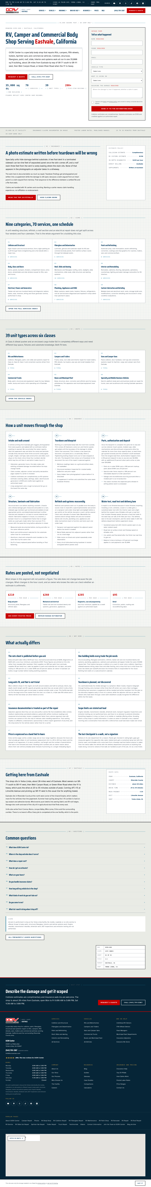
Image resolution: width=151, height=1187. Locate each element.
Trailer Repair (51, 1124)
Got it (140, 1183)
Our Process (56, 1076)
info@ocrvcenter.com (13, 1053)
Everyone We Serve (123, 1042)
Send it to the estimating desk (117, 109)
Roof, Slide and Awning (59, 1034)
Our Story (55, 1073)
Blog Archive (131, 1124)
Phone (98, 48)
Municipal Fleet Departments (127, 1034)
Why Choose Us (57, 1080)
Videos (82, 1124)
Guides (86, 1073)
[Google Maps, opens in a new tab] (120, 3)
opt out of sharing (52, 1183)
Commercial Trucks (90, 1034)
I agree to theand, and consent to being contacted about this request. (118, 102)
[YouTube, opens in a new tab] (114, 3)
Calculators (88, 1088)
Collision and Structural (60, 1023)
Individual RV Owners (124, 1023)
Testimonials (73, 1124)
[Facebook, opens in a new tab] (137, 3)
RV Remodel (115, 1121)
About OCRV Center (12, 1121)
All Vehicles (88, 1042)
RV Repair (125, 1121)
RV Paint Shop (104, 1121)
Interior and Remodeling (60, 1038)
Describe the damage (105, 85)
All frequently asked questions (25, 937)
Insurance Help (122, 1069)
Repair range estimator (50, 616)
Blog (85, 1069)
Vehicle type (97, 67)
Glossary (87, 1076)
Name (97, 39)
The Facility (56, 1084)
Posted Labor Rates (123, 1080)
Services (42, 10)
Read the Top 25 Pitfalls (20, 197)
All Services (56, 1042)
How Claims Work (123, 1076)
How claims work (48, 197)
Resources (87, 10)
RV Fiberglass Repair (76, 1121)
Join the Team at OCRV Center (114, 1124)
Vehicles (52, 10)
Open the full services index (23, 309)
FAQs (103, 10)
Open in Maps (15, 1138)
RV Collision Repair (60, 1121)
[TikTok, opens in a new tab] (131, 3)
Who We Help (75, 10)
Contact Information (94, 1124)
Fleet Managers (122, 1030)
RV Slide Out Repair (22, 1124)
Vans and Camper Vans (92, 1030)
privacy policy (113, 101)
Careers (54, 1088)
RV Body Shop (46, 1121)
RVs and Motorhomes (91, 1023)
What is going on (99, 76)
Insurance (63, 10)
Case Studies (88, 1080)
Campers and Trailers (91, 1027)
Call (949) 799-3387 (41, 77)
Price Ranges (121, 1084)
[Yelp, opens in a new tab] (125, 3)
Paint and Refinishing (59, 1030)
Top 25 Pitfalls (121, 1073)
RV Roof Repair (136, 1121)
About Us (55, 1069)
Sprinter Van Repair (38, 1124)
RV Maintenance (91, 1121)
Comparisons (88, 1084)
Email (93, 57)
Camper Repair (27, 1121)
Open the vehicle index (20, 398)
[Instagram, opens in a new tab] (142, 3)
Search (107, 3)
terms (104, 101)
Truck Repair (62, 1124)
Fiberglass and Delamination (61, 1027)
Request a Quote (136, 10)
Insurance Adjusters (124, 1038)
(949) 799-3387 (119, 10)
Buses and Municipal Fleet (93, 1038)
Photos (36, 1121)
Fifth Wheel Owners (123, 1027)
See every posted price (19, 616)
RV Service (9, 1124)
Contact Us (120, 1088)
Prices (96, 10)
